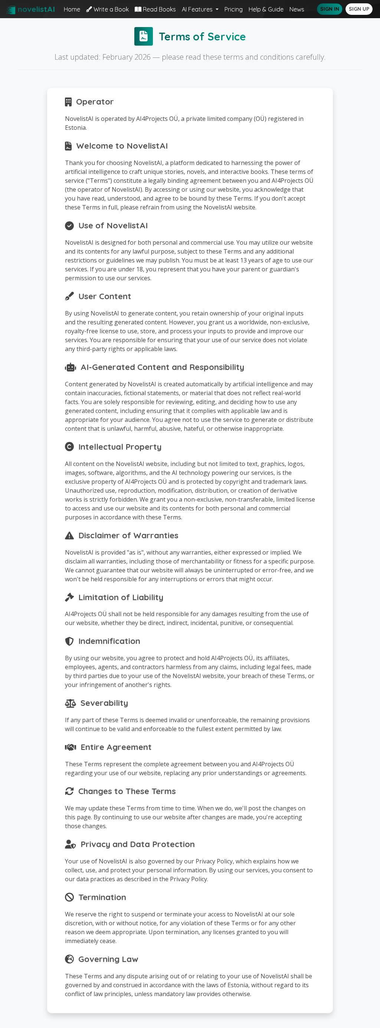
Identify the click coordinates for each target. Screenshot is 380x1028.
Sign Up (359, 9)
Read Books (158, 9)
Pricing (234, 9)
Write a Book (110, 9)
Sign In (329, 9)
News (296, 9)
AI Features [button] (198, 9)
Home (72, 9)
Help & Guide (266, 9)
